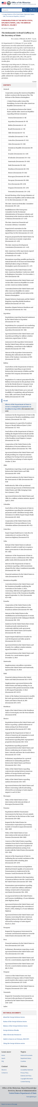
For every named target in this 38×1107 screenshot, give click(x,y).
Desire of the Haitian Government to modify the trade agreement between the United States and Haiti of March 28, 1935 (20, 699)
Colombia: (6, 504)
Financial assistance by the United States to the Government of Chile (19, 479)
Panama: (6, 808)
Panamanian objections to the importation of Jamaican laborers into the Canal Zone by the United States (19, 879)
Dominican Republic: (10, 580)
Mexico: (6, 718)
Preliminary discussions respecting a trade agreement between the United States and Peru (19, 951)
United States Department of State (22, 1093)
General (17, 118)
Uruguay (18, 188)
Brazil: (5, 401)
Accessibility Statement (27, 1070)
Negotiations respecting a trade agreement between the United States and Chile (19, 471)
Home (3, 1055)
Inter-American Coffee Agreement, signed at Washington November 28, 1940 (19, 253)
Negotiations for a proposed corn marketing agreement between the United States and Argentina (20, 328)
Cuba (16, 144)
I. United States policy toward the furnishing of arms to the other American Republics (20, 103)
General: (6, 89)
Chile (16, 133)
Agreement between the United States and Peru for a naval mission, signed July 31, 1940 (20, 959)
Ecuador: (6, 601)
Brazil (16, 129)
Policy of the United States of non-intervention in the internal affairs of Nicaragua (17, 802)
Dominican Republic (20, 149)
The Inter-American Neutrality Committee (19, 205)
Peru (17, 184)
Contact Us (5, 1073)
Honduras (18, 169)
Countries (23, 1061)
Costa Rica (18, 140)
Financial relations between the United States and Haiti (18, 678)
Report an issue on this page (9, 1104)
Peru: (5, 939)
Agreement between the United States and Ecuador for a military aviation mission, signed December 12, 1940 (19, 647)
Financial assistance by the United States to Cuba (19, 575)
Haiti (17, 165)
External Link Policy (26, 1076)
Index (5, 1006)
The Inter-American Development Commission (17, 246)
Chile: (5, 465)
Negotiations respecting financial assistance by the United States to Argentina (20, 319)
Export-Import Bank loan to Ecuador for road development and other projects (18, 639)
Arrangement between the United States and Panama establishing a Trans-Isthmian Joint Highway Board (19, 898)
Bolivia (17, 125)
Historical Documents (26, 1055)
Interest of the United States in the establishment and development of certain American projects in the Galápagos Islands (19, 617)
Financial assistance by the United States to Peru (19, 944)
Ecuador (18, 154)
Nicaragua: (7, 796)
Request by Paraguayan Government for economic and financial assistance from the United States (19, 933)
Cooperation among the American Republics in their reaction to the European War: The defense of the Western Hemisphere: (20, 95)
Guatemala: (7, 661)
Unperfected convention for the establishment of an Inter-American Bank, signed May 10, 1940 (19, 231)
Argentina (18, 121)
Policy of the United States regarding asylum (17, 781)
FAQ (3, 1061)
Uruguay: (6, 972)
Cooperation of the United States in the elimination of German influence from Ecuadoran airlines (18, 607)
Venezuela (19, 191)
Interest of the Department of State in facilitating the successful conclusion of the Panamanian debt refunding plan (19, 859)
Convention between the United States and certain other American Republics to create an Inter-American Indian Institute (19, 282)
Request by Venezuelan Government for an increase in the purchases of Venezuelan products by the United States (19, 999)
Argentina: (7, 313)
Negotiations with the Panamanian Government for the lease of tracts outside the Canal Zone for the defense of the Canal (19, 815)
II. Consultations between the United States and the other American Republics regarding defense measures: (20, 112)
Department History (26, 1058)
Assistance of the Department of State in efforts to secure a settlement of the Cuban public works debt (19, 558)
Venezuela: (7, 992)
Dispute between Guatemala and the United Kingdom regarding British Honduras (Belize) (19, 301)
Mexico (17, 173)
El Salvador (19, 158)
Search (3, 1058)
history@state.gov (31, 1097)
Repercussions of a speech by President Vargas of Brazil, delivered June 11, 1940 (18, 425)
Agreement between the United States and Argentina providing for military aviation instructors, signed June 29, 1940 (19, 336)
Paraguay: (6, 927)
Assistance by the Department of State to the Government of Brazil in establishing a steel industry (20, 417)
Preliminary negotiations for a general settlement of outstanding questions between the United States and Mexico (18, 762)
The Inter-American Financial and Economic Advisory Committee (16, 224)
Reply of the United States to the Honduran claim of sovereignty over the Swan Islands (19, 713)
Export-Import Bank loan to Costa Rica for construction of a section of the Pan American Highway (19, 535)
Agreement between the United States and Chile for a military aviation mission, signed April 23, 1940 (19, 498)
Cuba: (5, 541)
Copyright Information (27, 1079)
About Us (4, 1070)
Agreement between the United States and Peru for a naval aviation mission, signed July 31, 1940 (19, 966)
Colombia (18, 136)
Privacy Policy (24, 1073)
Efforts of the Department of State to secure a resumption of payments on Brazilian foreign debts (19, 408)
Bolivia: (5, 363)
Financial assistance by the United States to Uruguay (19, 987)
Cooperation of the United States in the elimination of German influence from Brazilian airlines (18, 446)
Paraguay (18, 180)
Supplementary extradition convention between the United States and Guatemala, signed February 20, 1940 (19, 667)
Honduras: (6, 706)
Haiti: (5, 673)
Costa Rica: (7, 529)
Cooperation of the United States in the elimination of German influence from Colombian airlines (18, 523)
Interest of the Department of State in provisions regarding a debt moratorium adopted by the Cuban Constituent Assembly (20, 567)
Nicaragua (18, 176)
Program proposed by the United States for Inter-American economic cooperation (19, 239)
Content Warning (25, 1081)
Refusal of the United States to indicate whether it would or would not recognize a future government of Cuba (19, 548)
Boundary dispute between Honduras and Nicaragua (19, 309)
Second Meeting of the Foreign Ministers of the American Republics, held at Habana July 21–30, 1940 (20, 198)
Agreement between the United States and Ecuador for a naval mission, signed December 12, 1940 (19, 655)
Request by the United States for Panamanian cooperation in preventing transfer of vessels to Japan (18, 826)
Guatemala (19, 161)
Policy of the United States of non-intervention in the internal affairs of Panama (17, 835)
